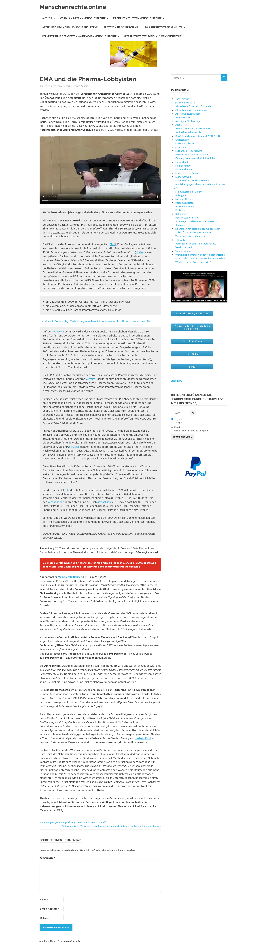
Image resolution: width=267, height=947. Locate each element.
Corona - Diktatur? (63, 86)
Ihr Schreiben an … (185, 169)
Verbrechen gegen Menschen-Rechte (195, 243)
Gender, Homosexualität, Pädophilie (195, 158)
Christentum (182, 139)
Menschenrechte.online (73, 6)
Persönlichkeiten (184, 202)
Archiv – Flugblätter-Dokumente (193, 128)
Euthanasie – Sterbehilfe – (189, 150)
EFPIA (139, 252)
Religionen (181, 213)
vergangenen (56, 501)
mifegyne (180, 195)
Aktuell (47, 18)
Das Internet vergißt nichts (163, 27)
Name (44, 899)
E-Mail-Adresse (49, 908)
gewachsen (104, 501)
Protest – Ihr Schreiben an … (122, 27)
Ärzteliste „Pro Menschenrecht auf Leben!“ (70, 27)
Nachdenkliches (184, 198)
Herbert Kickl (143, 738)
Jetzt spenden (182, 437)
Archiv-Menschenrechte (188, 132)
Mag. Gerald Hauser (70, 576)
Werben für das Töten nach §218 (193, 262)
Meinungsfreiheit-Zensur (189, 191)
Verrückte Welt (183, 247)
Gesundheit (181, 161)
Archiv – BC (181, 124)
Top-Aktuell (181, 239)
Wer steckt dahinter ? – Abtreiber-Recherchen (200, 258)
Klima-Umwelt (183, 176)
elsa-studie (181, 146)
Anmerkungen (183, 117)
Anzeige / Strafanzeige (188, 120)
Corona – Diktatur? (185, 143)
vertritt (90, 378)
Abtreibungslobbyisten (187, 113)
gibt (67, 489)
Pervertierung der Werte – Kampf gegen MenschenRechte (79, 36)
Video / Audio (81, 86)
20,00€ (178, 426)
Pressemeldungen (185, 206)
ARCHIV (176, 381)
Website (44, 917)
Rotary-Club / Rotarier (187, 217)
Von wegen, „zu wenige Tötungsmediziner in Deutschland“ (73, 822)
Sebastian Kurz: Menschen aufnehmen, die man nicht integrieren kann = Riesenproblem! (110, 825)
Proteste (180, 210)
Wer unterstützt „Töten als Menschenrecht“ (153, 36)
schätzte (74, 446)
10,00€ (178, 419)
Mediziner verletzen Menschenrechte (137, 18)
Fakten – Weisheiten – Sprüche (192, 154)
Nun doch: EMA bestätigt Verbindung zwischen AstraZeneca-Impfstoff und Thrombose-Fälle (95, 321)
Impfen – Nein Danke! (187, 172)
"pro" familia (182, 98)
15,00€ (178, 422)
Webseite (58, 331)
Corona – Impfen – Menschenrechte (83, 18)
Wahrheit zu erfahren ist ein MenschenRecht (200, 254)
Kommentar (47, 857)
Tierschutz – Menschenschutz (191, 236)
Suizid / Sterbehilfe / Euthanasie (193, 232)
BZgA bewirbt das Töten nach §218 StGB (197, 135)
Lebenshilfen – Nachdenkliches (192, 180)
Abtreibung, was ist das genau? (192, 109)
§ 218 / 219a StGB (185, 102)
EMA (112, 244)
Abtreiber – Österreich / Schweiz (193, 106)
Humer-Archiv (183, 165)
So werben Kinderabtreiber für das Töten (197, 228)
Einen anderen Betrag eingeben (191, 430)
